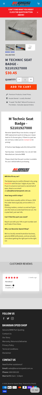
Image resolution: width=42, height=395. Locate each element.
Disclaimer (6, 353)
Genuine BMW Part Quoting (13, 330)
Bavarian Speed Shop (15, 383)
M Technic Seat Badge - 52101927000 (18, 64)
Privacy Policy (8, 345)
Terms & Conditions (10, 349)
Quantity (10, 79)
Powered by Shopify (29, 383)
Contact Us (28, 140)
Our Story (6, 337)
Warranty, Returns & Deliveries (14, 341)
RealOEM (8, 183)
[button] (13, 285)
